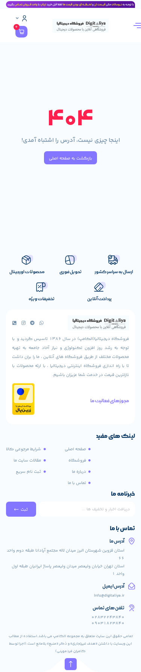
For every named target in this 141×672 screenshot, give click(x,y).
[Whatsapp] (41, 323)
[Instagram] (23, 323)
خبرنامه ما (123, 494)
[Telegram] (32, 323)
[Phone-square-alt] (14, 323)
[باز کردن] (17, 18)
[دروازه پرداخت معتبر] (23, 413)
